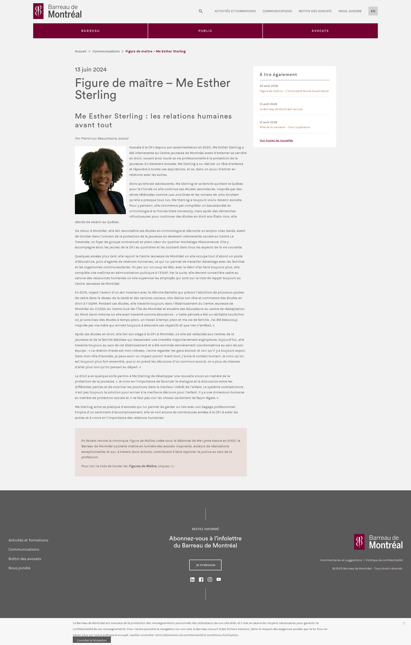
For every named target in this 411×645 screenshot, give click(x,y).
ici (172, 466)
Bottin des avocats (315, 11)
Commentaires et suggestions (341, 560)
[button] (404, 623)
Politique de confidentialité (384, 560)
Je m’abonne (205, 565)
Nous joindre (350, 11)
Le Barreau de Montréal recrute (281, 109)
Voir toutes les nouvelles (276, 140)
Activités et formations (235, 11)
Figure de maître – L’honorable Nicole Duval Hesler (294, 91)
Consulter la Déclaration (92, 640)
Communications (277, 11)
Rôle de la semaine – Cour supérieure (285, 127)
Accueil (80, 51)
